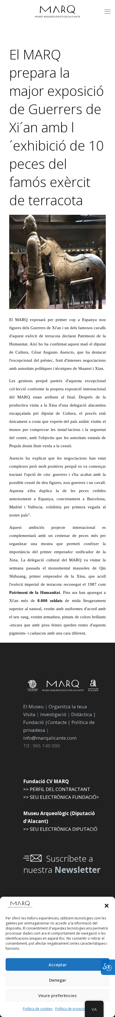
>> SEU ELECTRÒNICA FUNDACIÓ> (61, 797)
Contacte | (58, 722)
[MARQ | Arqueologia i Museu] (57, 11)
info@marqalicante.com (49, 738)
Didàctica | (83, 714)
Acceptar (58, 964)
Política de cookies (37, 1008)
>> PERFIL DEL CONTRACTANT (56, 789)
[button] (106, 905)
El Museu (33, 706)
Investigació (53, 714)
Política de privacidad (72, 1008)
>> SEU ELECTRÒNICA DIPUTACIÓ (60, 829)
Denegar (57, 980)
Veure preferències (57, 995)
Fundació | (35, 722)
